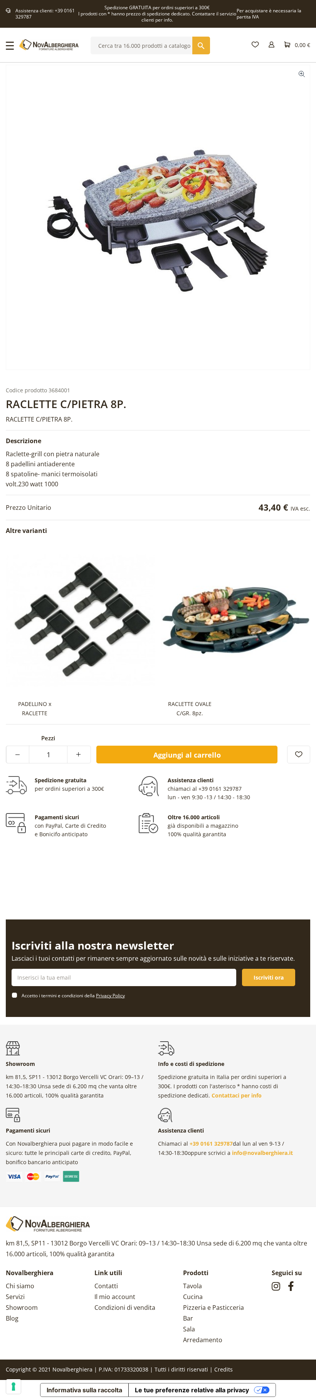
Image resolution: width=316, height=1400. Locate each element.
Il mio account (114, 1296)
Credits (223, 1369)
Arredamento (202, 1340)
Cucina (193, 1296)
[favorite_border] (298, 754)
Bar (188, 1318)
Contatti (106, 1286)
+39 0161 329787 (220, 788)
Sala (189, 1329)
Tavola (192, 1286)
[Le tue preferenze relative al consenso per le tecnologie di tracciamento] (13, 1386)
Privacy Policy (110, 995)
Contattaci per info (237, 1095)
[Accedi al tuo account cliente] (271, 45)
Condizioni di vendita (124, 1307)
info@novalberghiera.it (262, 1152)
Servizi (15, 1296)
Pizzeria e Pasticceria (213, 1307)
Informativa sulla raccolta (84, 1390)
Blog (12, 1318)
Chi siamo (20, 1286)
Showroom (22, 1307)
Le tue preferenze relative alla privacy (192, 1390)
